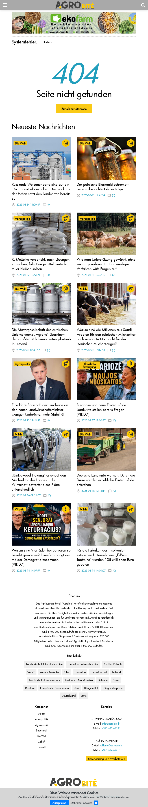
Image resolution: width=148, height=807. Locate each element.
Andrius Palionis (113, 664)
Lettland (116, 672)
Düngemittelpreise (113, 688)
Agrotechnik (41, 725)
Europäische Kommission (54, 688)
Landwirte (80, 672)
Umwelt (41, 747)
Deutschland (69, 695)
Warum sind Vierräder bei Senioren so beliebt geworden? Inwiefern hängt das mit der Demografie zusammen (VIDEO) (41, 557)
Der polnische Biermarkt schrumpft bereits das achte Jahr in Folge (103, 186)
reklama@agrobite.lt (111, 745)
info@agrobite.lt (110, 723)
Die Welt (41, 736)
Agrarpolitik (41, 719)
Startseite (47, 42)
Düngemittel (91, 688)
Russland (30, 688)
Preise (116, 680)
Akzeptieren (59, 802)
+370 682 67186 (111, 728)
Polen (66, 672)
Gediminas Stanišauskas (79, 680)
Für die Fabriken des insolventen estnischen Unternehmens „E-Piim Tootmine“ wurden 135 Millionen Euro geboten (105, 557)
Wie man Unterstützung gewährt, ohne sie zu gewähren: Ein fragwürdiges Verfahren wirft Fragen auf (106, 264)
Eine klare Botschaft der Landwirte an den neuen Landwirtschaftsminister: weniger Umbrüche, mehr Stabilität (40, 409)
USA (76, 688)
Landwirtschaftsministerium (44, 680)
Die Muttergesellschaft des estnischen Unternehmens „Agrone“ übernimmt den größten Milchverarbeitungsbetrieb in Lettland (41, 336)
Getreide (103, 680)
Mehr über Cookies (81, 802)
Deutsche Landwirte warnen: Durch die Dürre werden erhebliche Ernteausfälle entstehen (106, 480)
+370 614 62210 (111, 750)
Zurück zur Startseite (74, 109)
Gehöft (41, 741)
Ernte (83, 695)
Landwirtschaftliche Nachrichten (44, 664)
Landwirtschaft (99, 672)
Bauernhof (41, 730)
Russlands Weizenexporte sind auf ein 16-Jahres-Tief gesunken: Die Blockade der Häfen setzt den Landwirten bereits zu (41, 191)
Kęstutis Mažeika (49, 672)
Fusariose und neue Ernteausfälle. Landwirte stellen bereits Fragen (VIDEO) (102, 409)
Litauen (41, 713)
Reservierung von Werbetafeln (106, 758)
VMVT (31, 672)
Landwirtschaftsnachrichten (83, 664)
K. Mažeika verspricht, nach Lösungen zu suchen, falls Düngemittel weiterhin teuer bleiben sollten (40, 264)
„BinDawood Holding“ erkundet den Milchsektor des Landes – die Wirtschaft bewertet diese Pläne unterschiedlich (39, 482)
